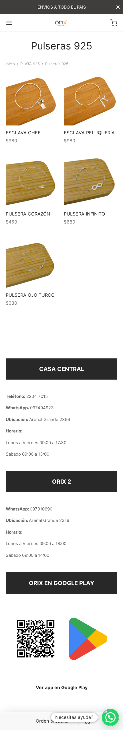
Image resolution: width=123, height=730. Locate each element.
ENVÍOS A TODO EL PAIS (61, 7)
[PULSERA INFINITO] (91, 180)
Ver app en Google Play (62, 687)
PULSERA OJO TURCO (30, 295)
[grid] (87, 721)
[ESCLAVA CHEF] (32, 98)
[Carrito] (113, 22)
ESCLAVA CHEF (23, 132)
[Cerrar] (118, 7)
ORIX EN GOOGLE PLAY (61, 583)
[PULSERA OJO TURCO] (32, 261)
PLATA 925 (30, 63)
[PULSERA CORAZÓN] (32, 180)
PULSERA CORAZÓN (28, 214)
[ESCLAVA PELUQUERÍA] (91, 98)
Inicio (10, 63)
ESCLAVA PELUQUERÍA (89, 132)
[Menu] (9, 23)
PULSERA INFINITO (84, 214)
